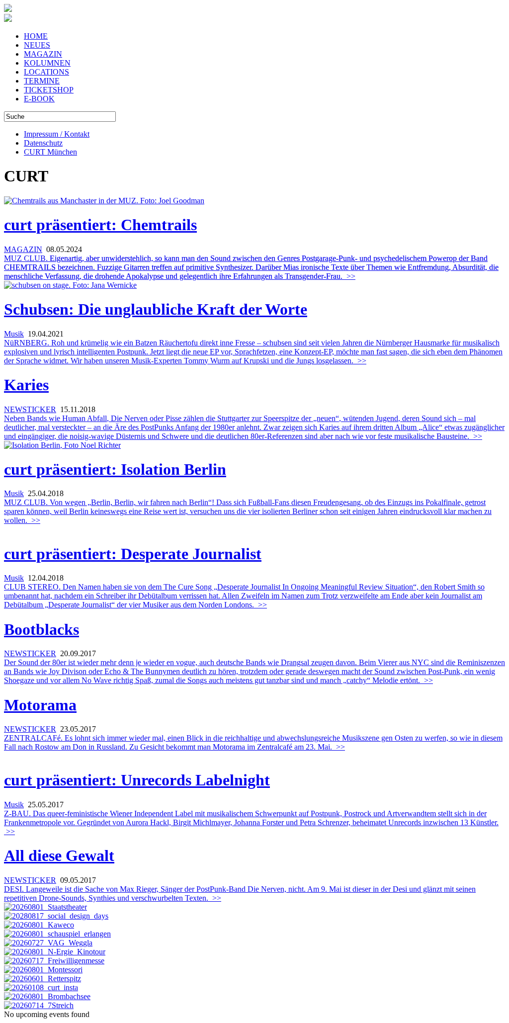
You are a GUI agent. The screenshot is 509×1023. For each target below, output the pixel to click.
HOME (36, 36)
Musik (14, 334)
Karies (26, 385)
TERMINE (42, 81)
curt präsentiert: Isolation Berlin (115, 469)
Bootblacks (41, 629)
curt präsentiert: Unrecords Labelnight (137, 780)
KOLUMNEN (47, 63)
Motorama (40, 705)
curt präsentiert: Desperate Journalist (132, 554)
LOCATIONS (46, 72)
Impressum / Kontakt (56, 134)
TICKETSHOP (49, 89)
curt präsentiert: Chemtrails (100, 225)
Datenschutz (43, 143)
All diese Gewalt (59, 855)
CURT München (50, 152)
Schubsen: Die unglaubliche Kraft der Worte (155, 309)
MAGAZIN (43, 54)
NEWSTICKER (30, 409)
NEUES (37, 45)
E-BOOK (39, 98)
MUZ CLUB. (251, 267)
